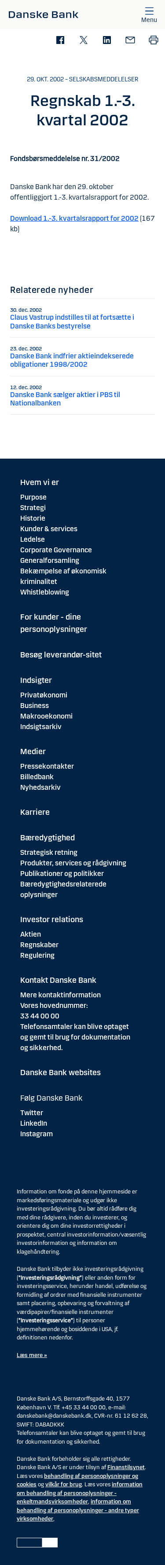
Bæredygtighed (47, 838)
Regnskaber (39, 945)
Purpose (33, 497)
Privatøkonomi (43, 695)
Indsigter (36, 680)
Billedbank (37, 777)
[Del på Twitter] (83, 40)
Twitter (31, 1113)
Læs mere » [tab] (32, 1355)
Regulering (37, 955)
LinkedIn (33, 1123)
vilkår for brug (63, 1484)
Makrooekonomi (46, 716)
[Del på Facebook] (60, 40)
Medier (33, 751)
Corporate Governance (56, 550)
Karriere (35, 812)
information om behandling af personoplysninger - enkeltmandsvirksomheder (80, 1493)
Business (34, 705)
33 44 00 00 (39, 1016)
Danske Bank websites (60, 1072)
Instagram (36, 1134)
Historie (32, 518)
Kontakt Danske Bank (58, 980)
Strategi (33, 507)
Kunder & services (48, 529)
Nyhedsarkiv (40, 787)
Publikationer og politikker (62, 873)
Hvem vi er (39, 482)
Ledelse (32, 539)
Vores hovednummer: (54, 1005)
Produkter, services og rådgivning (73, 863)
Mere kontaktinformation (60, 995)
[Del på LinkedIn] (106, 40)
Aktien (30, 934)
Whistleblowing (44, 592)
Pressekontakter (47, 766)
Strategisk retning (48, 852)
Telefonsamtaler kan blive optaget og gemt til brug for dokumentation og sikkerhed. (75, 1037)
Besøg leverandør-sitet (61, 655)
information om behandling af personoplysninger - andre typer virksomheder (78, 1510)
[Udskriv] (153, 40)
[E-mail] (130, 40)
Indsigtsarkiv (41, 726)
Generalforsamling (49, 560)
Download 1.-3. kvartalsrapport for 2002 (74, 218)
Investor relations (51, 919)
